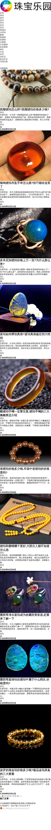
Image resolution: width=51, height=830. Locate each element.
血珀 (2, 18)
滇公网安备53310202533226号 (15, 808)
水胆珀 (3, 32)
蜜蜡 (2, 35)
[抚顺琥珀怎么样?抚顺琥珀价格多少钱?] (25, 89)
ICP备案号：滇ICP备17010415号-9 (15, 806)
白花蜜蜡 (4, 44)
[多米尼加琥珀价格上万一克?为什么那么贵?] (25, 233)
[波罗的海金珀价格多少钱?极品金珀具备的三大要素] (25, 736)
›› (21, 796)
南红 (2, 49)
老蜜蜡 (3, 40)
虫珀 (2, 27)
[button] (0, 64)
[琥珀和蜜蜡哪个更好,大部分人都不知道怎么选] (25, 519)
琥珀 (2, 15)
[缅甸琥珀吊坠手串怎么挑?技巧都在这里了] (25, 155)
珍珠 (2, 54)
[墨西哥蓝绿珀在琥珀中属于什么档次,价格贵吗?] (25, 659)
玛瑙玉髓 (4, 61)
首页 (2, 13)
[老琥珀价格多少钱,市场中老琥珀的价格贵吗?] (25, 451)
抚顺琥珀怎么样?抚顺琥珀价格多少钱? (24, 109)
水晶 (2, 52)
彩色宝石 (4, 59)
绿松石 (3, 57)
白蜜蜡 (3, 42)
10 (18, 796)
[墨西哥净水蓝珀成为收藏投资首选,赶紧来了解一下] (25, 592)
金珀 (2, 25)
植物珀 (3, 30)
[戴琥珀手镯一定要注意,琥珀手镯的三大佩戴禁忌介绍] (25, 384)
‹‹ (0, 796)
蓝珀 (2, 20)
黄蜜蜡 (3, 37)
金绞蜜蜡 (4, 47)
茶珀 (2, 23)
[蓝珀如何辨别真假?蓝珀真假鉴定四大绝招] (25, 308)
